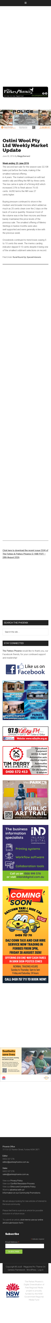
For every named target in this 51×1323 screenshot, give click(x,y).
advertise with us (17, 1190)
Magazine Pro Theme (33, 1267)
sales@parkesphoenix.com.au (16, 1174)
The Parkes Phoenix (12, 651)
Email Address (12, 1242)
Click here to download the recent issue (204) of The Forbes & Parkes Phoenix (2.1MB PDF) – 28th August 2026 (25, 554)
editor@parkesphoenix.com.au (16, 1162)
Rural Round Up (19, 257)
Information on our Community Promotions (21, 1193)
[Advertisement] (25, 43)
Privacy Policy (16, 1181)
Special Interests (34, 257)
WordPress (31, 1270)
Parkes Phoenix (26, 92)
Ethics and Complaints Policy (22, 1187)
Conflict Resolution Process (22, 1184)
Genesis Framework (16, 1270)
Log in (40, 1270)
